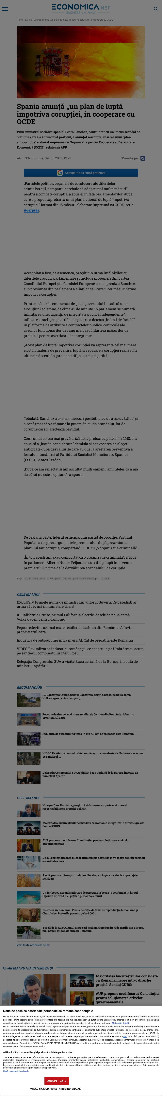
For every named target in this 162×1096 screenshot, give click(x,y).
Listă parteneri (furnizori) (16, 1071)
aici (125, 1036)
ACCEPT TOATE (56, 1080)
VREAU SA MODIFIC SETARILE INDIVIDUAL (55, 1088)
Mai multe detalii (120, 1023)
